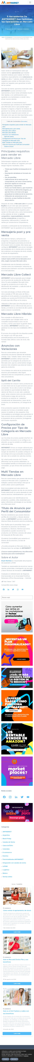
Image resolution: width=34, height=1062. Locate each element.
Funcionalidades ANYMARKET (13, 859)
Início (3, 37)
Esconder (24, 121)
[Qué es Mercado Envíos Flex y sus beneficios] (17, 946)
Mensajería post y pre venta (11, 128)
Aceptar (5, 1059)
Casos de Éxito (8, 845)
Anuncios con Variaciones (10, 134)
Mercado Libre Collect (9, 130)
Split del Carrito (9, 136)
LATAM (5, 866)
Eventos (5, 856)
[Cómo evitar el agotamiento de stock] (17, 897)
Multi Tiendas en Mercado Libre (12, 142)
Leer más (17, 932)
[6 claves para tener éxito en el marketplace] (17, 738)
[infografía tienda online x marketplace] (17, 812)
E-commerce (8, 37)
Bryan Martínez (6, 561)
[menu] (30, 2)
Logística (6, 870)
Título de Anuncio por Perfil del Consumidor (15, 144)
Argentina (6, 835)
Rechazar (14, 1059)
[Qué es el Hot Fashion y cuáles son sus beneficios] (17, 998)
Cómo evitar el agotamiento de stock (17, 910)
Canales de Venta (9, 842)
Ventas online (7, 876)
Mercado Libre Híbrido (9, 132)
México (5, 873)
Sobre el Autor (8, 146)
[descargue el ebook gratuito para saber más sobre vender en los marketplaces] (17, 771)
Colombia (6, 849)
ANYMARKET (7, 831)
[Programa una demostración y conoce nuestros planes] (17, 705)
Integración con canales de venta (14, 863)
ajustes (26, 1056)
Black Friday (7, 838)
